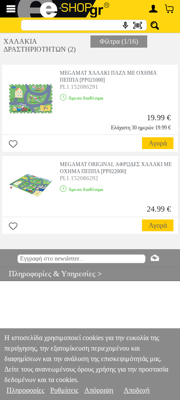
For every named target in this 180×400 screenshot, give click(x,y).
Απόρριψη (98, 390)
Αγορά (158, 143)
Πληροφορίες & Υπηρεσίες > (51, 273)
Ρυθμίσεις (64, 390)
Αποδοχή (136, 390)
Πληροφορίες (25, 390)
